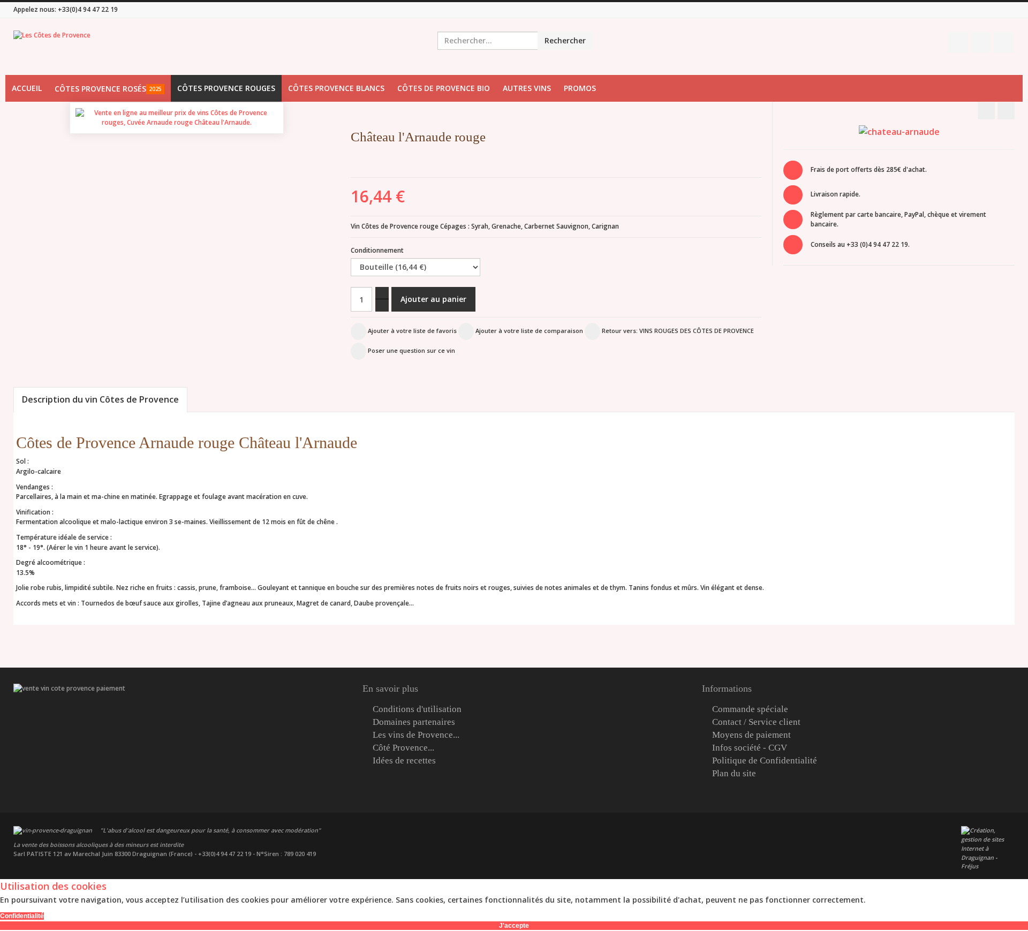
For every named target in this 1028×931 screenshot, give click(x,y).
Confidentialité (22, 916)
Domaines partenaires (414, 722)
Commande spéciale (750, 709)
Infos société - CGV (749, 748)
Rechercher (565, 40)
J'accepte (514, 925)
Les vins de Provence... (416, 735)
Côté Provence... (403, 748)
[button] (766, 139)
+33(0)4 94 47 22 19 (88, 9)
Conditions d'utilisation (417, 709)
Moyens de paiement (751, 735)
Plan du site (734, 773)
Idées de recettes (404, 761)
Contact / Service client (756, 722)
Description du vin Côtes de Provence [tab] (100, 399)
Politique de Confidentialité (764, 761)
